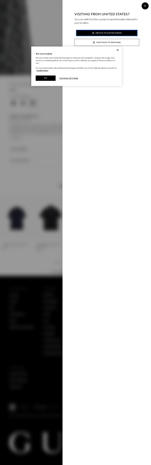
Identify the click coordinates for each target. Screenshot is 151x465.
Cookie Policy (42, 70)
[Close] (145, 5)
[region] (76, 66)
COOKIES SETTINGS (68, 78)
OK (45, 78)
